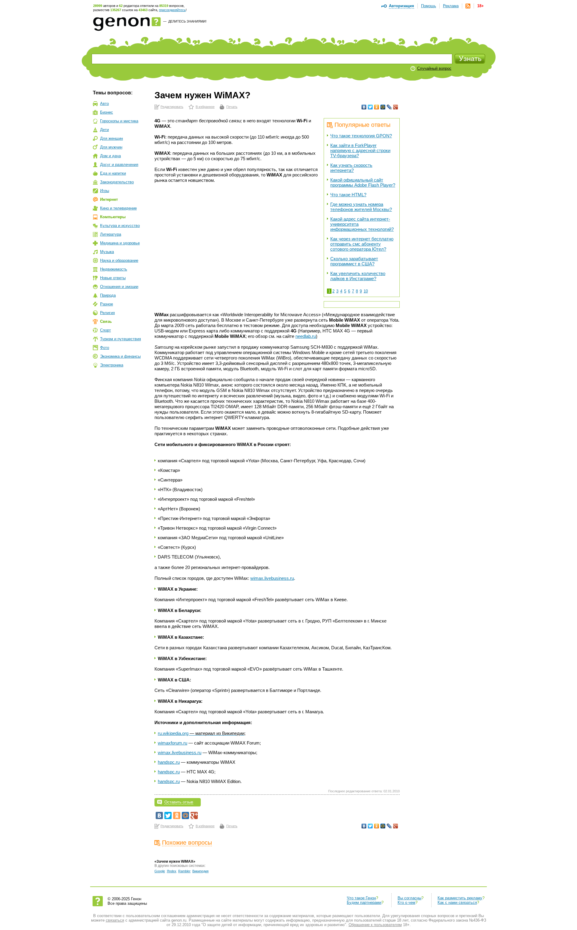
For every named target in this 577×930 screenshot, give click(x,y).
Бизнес (106, 112)
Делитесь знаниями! (187, 21)
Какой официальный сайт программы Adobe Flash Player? (362, 182)
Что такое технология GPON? (361, 135)
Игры (104, 190)
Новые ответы (113, 278)
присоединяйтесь (172, 10)
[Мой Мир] (383, 107)
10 (366, 291)
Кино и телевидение (118, 208)
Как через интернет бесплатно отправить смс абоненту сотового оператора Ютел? (361, 244)
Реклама (451, 6)
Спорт (105, 330)
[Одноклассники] (377, 107)
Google (159, 871)
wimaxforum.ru (172, 742)
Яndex (171, 871)
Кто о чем (406, 902)
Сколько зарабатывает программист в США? (354, 261)
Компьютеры (113, 217)
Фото (104, 347)
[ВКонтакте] (364, 107)
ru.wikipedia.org (202, 733)
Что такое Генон (361, 898)
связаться (115, 920)
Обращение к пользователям (375, 924)
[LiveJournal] (389, 107)
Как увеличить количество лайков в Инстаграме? (357, 276)
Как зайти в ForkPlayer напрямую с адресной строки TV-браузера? (360, 150)
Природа (108, 295)
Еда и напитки (113, 173)
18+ (480, 6)
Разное (106, 304)
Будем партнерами (364, 902)
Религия (107, 313)
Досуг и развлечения (119, 164)
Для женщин (111, 138)
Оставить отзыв (178, 802)
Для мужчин (111, 147)
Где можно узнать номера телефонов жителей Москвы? (361, 207)
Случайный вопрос (434, 68)
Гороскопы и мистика (119, 121)
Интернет (109, 199)
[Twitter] (370, 107)
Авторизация (401, 6)
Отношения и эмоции (119, 286)
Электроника (111, 365)
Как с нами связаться (457, 902)
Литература (110, 234)
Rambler (184, 871)
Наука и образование (119, 260)
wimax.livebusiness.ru (272, 578)
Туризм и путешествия (120, 339)
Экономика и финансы (120, 356)
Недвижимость (113, 269)
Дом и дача (110, 156)
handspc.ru (169, 762)
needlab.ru (306, 336)
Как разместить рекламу (460, 898)
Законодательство (117, 182)
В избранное (205, 107)
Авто (104, 103)
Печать (231, 107)
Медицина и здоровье (120, 243)
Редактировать (171, 107)
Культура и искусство (120, 225)
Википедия (200, 871)
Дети (104, 129)
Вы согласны (409, 898)
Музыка (107, 251)
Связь (106, 321)
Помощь (428, 6)
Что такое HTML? (348, 194)
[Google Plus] (395, 107)
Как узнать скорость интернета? (351, 168)
